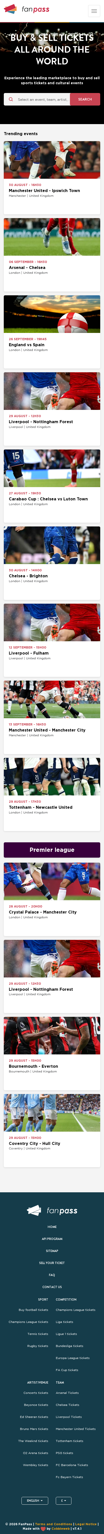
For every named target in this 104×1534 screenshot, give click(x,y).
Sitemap (52, 1251)
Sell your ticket (52, 1263)
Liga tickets (64, 1322)
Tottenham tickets (69, 1441)
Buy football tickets (33, 1310)
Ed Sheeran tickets (34, 1417)
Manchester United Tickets (76, 1429)
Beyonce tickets (36, 1405)
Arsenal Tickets (67, 1393)
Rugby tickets (37, 1346)
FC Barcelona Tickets (72, 1465)
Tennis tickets (38, 1334)
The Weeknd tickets (33, 1441)
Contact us (52, 1287)
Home (52, 1227)
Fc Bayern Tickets (69, 1477)
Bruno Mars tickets (34, 1429)
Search (85, 99)
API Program (52, 1239)
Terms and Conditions (53, 1524)
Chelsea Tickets (67, 1405)
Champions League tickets (28, 1322)
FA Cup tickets (67, 1370)
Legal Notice (86, 1524)
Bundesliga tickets (69, 1346)
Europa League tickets (73, 1358)
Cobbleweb (60, 1528)
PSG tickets (64, 1453)
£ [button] (62, 1500)
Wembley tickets (35, 1465)
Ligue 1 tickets (66, 1334)
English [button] (33, 1500)
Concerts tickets (35, 1393)
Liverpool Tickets (69, 1417)
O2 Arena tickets (35, 1453)
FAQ (52, 1275)
